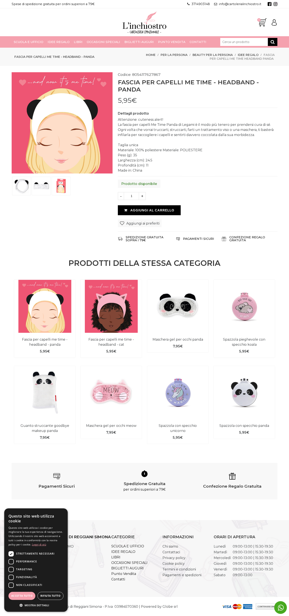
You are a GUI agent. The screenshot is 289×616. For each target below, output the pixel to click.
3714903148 (200, 4)
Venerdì (220, 569)
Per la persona (174, 55)
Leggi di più (39, 544)
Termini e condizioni (179, 569)
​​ (280, 608)
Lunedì (220, 546)
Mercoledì (222, 558)
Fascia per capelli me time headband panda (242, 57)
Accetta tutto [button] (22, 596)
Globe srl (170, 607)
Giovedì (220, 564)
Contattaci (171, 552)
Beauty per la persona (213, 55)
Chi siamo (170, 546)
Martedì (220, 552)
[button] (35, 605)
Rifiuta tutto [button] (50, 596)
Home (151, 55)
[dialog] (36, 560)
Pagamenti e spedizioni (181, 575)
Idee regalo (248, 55)
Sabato (220, 575)
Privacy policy (174, 558)
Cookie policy (173, 564)
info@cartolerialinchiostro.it (240, 4)
